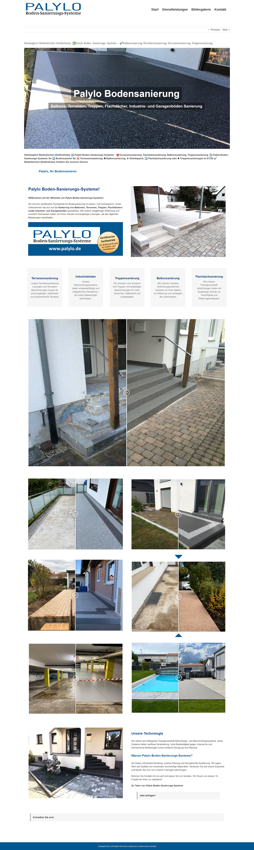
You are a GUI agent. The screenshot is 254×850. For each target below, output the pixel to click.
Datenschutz (144, 846)
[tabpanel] (127, 495)
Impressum (133, 846)
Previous (215, 29)
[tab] (58, 171)
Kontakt (153, 846)
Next (225, 29)
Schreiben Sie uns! (43, 817)
